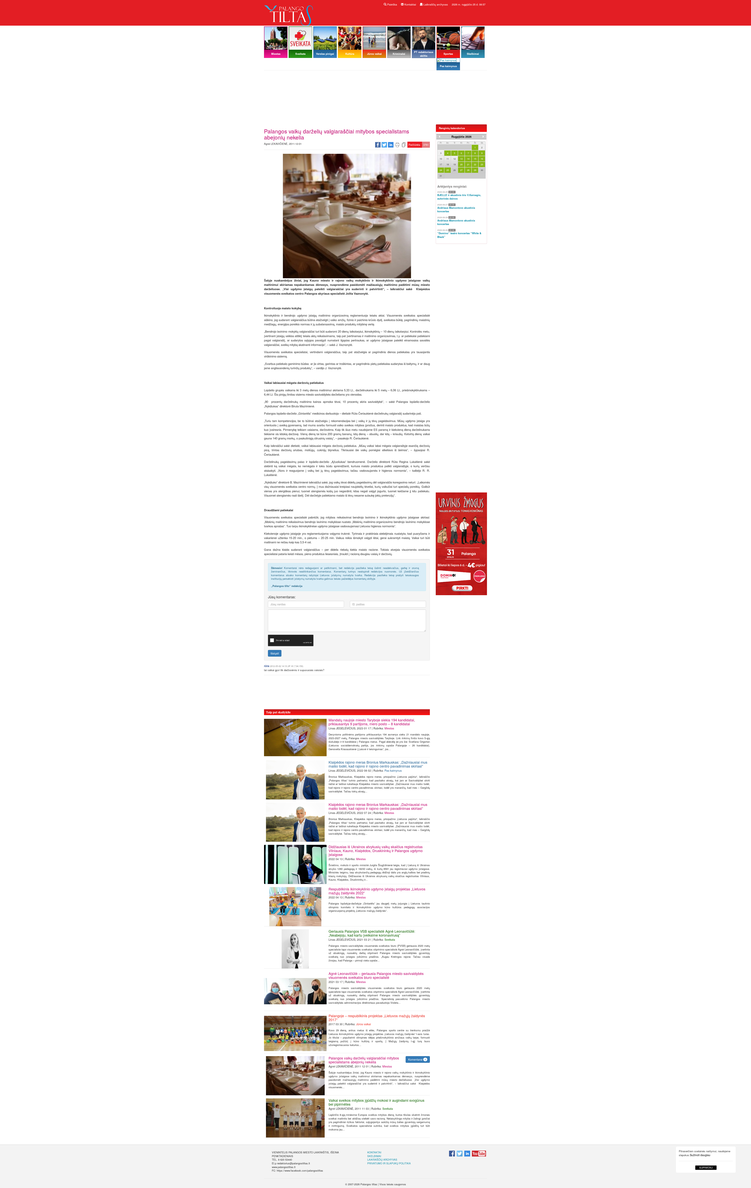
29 (475, 170)
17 (441, 164)
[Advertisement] (375, 98)
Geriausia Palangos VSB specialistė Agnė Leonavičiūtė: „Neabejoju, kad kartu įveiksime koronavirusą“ (372, 933)
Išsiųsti (274, 653)
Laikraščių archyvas (435, 4)
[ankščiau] (439, 136)
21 (468, 164)
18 (447, 164)
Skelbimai (374, 1156)
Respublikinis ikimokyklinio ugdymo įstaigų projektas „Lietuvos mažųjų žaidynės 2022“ (377, 890)
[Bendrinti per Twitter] (384, 144)
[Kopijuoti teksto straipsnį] (403, 144)
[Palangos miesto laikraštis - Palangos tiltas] (289, 12)
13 (461, 158)
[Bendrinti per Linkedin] (390, 144)
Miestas (389, 728)
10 (441, 158)
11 (447, 158)
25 (447, 170)
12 (454, 158)
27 (461, 170)
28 (468, 170)
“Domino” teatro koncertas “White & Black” (459, 235)
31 (441, 175)
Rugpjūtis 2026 (461, 137)
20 (461, 164)
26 (454, 170)
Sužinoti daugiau (700, 1155)
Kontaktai (410, 4)
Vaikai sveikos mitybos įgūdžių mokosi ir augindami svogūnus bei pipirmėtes (376, 1102)
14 (468, 158)
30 (482, 170)
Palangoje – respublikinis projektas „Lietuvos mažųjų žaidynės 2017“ (377, 1017)
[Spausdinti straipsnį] (397, 144)
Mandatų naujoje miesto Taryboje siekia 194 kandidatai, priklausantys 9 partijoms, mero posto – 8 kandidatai (372, 721)
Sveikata (389, 939)
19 (454, 164)
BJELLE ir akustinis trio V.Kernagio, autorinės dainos (459, 197)
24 (441, 170)
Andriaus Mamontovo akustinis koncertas (456, 209)
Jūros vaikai (363, 1024)
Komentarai (417, 1059)
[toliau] (483, 136)
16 (482, 158)
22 (475, 164)
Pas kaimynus (393, 770)
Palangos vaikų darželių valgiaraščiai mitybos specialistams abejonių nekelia (364, 1059)
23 (482, 164)
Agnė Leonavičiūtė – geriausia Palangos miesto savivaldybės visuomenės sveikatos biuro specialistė (376, 975)
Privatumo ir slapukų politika (389, 1163)
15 (475, 158)
